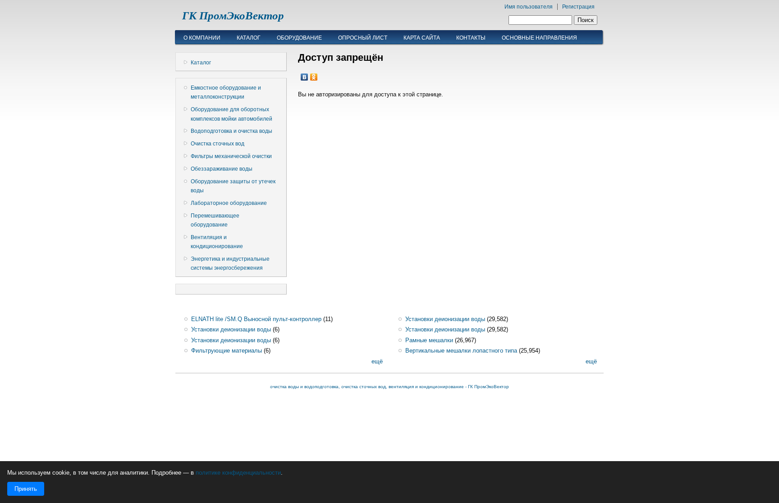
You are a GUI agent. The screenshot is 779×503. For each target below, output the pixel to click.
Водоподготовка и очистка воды (231, 131)
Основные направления (539, 38)
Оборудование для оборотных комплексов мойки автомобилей (231, 114)
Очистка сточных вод (217, 143)
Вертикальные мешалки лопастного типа (461, 350)
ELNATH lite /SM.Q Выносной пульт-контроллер (256, 319)
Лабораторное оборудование (229, 203)
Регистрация (578, 7)
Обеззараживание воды (221, 169)
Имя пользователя (528, 7)
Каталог (249, 38)
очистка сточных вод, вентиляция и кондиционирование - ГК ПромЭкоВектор (425, 386)
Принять (25, 488)
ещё (377, 361)
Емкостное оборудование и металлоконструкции (226, 92)
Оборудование (299, 38)
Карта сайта (421, 38)
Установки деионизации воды (231, 329)
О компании (201, 38)
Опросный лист (362, 38)
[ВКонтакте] (304, 77)
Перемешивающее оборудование (215, 220)
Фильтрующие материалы (226, 350)
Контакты (471, 38)
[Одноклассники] (314, 77)
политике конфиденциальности (238, 472)
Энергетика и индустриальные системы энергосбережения (230, 263)
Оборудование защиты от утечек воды (233, 186)
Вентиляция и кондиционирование (217, 241)
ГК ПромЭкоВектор (233, 15)
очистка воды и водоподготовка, (305, 386)
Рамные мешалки (429, 340)
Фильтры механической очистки (231, 156)
